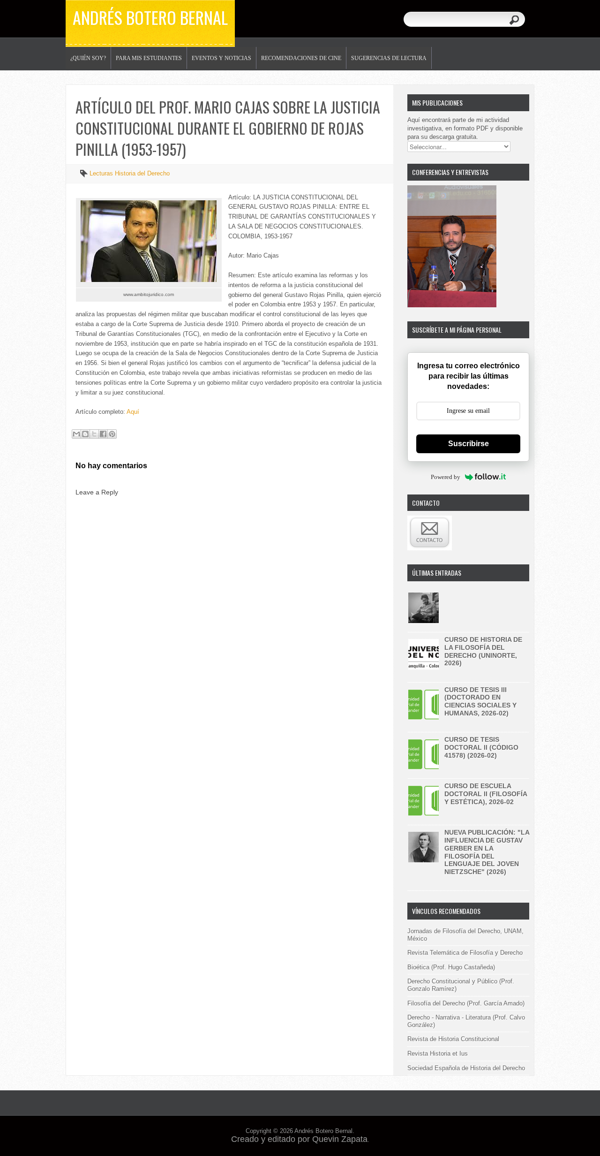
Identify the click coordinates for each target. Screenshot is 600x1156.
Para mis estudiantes (149, 58)
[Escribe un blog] (85, 434)
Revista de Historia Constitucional (453, 1038)
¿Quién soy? (88, 58)
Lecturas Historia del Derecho (130, 173)
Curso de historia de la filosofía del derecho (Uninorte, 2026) (483, 651)
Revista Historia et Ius (437, 1053)
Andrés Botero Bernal (150, 17)
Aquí (133, 411)
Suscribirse (468, 444)
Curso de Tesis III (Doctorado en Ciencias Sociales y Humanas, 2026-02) (480, 701)
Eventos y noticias (221, 58)
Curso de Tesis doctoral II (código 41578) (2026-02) (481, 747)
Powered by (445, 476)
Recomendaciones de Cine (301, 58)
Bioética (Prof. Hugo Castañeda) (451, 967)
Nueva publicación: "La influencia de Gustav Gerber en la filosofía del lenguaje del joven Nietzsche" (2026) (486, 852)
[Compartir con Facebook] (103, 434)
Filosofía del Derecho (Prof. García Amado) (466, 1003)
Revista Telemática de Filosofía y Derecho (465, 952)
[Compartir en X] (94, 434)
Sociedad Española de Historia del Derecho (466, 1068)
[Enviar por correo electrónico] (76, 434)
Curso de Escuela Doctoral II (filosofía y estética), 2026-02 (485, 794)
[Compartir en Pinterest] (112, 434)
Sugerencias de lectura (389, 58)
